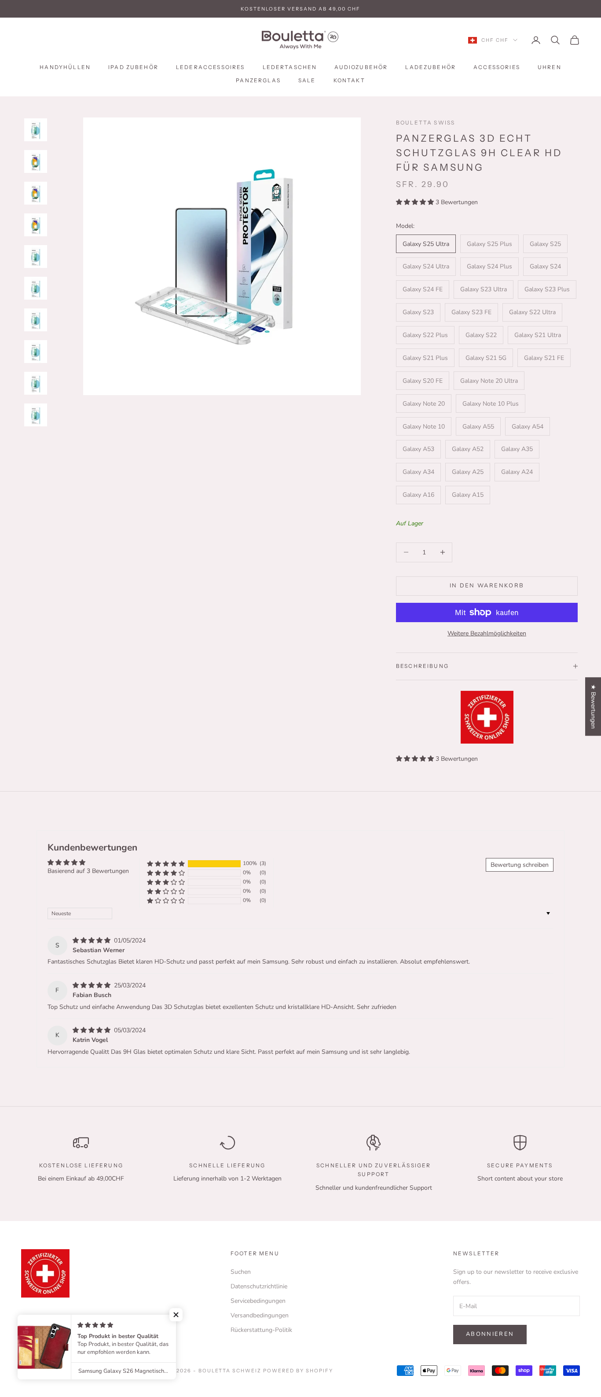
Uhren (549, 67)
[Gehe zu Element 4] (35, 225)
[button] (416, 202)
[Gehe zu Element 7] (35, 320)
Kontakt (349, 80)
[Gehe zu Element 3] (35, 193)
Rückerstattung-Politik (261, 1330)
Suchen (241, 1272)
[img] (92, 940)
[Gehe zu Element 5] (35, 256)
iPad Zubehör (133, 67)
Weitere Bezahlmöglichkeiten (486, 633)
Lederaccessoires (210, 67)
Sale (307, 80)
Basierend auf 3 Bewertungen (88, 871)
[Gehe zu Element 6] (35, 288)
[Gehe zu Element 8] (35, 351)
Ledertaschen (290, 67)
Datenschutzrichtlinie (259, 1286)
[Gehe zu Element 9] (35, 383)
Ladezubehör (430, 67)
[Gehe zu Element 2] (35, 161)
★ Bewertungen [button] (593, 706)
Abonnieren (490, 1334)
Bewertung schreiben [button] (520, 865)
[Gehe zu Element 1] (35, 129)
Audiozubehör (361, 67)
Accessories (496, 67)
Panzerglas (258, 80)
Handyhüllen (65, 67)
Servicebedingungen (258, 1301)
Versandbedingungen (260, 1315)
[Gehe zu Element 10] (35, 415)
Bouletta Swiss (425, 122)
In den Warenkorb (487, 586)
